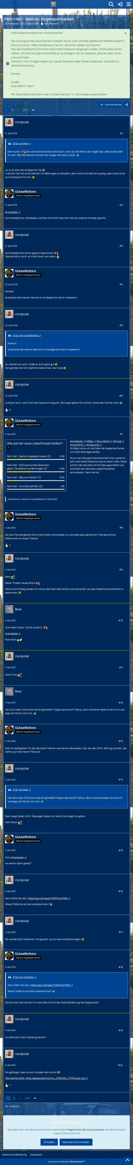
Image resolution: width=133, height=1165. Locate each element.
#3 (121, 245)
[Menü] (128, 4)
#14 (120, 779)
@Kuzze (117, 441)
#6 (121, 395)
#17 (121, 932)
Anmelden (49, 1142)
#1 (121, 133)
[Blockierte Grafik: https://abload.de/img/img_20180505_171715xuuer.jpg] (45, 1078)
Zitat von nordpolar (23, 977)
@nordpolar (11, 212)
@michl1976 (76, 444)
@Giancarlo (92, 444)
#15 (120, 850)
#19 (120, 1030)
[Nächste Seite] (33, 110)
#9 (121, 569)
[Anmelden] (119, 4)
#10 (120, 620)
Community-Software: (66, 1161)
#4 (121, 284)
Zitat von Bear (20, 143)
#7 (121, 434)
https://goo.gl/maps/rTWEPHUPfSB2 (48, 898)
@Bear (89, 441)
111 (25, 110)
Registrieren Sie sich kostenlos (86, 1129)
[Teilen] (127, 105)
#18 (120, 967)
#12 (120, 702)
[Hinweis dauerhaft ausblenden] (126, 33)
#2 (121, 205)
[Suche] (111, 4)
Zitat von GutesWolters (25, 335)
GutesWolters (38, 499)
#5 (121, 325)
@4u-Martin (103, 441)
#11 (121, 667)
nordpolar (13, 23)
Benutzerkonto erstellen (76, 1142)
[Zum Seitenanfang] (127, 1160)
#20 (120, 1065)
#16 (120, 891)
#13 (120, 741)
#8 (121, 527)
